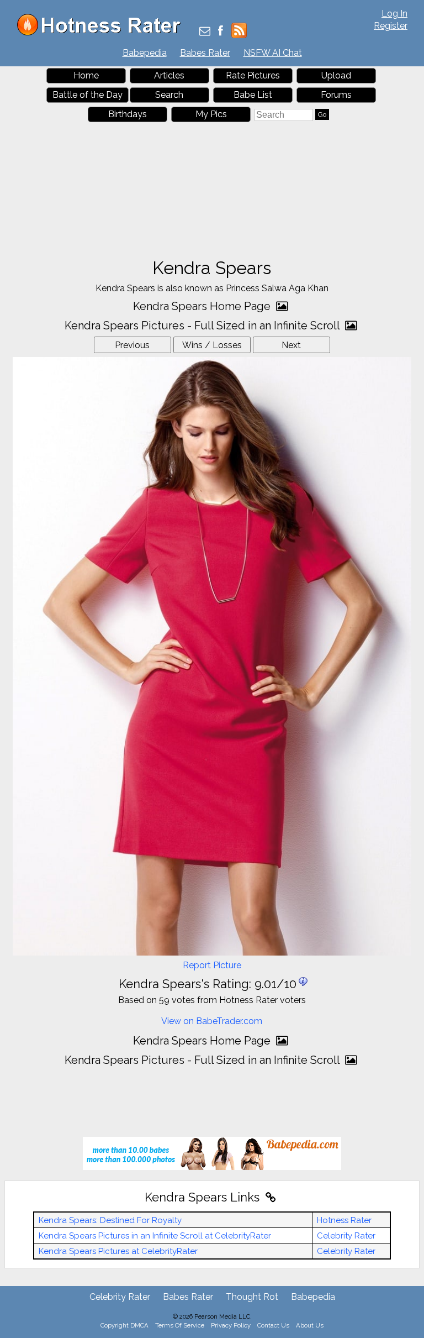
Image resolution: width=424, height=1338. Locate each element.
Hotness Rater (344, 1220)
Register (390, 25)
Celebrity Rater (346, 1236)
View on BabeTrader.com (211, 1021)
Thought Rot (252, 1297)
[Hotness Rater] (103, 33)
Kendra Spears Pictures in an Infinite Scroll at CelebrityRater (155, 1236)
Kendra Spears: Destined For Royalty (110, 1220)
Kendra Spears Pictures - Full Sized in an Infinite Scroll (203, 325)
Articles (169, 75)
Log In (394, 13)
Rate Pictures (253, 75)
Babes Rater (205, 53)
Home (86, 75)
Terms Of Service (179, 1325)
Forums (336, 95)
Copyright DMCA (124, 1325)
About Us (310, 1325)
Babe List (253, 95)
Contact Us (273, 1325)
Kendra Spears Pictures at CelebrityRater (118, 1251)
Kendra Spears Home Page (203, 306)
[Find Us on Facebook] (220, 32)
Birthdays (127, 114)
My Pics (211, 114)
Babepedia (145, 53)
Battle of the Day (87, 95)
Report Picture (212, 965)
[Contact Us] (205, 32)
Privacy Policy (231, 1325)
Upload (336, 75)
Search (169, 95)
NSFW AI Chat (272, 53)
